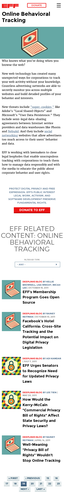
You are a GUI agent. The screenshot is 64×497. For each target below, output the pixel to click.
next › (25, 489)
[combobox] (37, 264)
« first (13, 478)
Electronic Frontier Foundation (11, 6)
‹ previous (32, 478)
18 (15, 483)
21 (41, 483)
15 (48, 478)
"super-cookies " (42, 107)
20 (32, 483)
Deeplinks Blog (32, 281)
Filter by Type (32, 260)
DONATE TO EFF (32, 210)
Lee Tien (51, 392)
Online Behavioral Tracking (36, 242)
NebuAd (13, 131)
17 (7, 483)
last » (41, 489)
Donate (36, 5)
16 (56, 478)
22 (49, 483)
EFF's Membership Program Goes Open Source (41, 297)
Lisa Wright (44, 285)
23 (58, 483)
